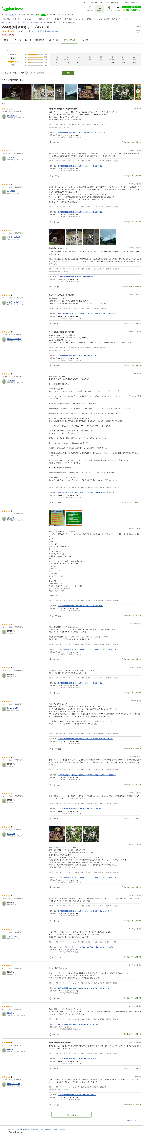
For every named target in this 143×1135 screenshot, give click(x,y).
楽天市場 (126, 2)
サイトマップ (105, 2)
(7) (39, 40)
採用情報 (48, 1129)
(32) (69, 40)
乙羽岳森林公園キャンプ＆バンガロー (29, 27)
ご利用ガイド (94, 2)
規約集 (55, 1129)
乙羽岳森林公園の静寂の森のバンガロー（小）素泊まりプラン (77, 277)
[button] (17, 92)
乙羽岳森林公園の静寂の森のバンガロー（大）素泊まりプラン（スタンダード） (82, 132)
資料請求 (62, 1129)
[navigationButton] (138, 91)
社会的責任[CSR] (37, 1129)
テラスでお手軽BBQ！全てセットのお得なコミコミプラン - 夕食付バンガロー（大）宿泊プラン (87, 313)
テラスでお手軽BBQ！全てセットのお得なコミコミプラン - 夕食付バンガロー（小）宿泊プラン (87, 493)
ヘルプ (86, 2)
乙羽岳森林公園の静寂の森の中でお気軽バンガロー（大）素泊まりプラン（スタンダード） (85, 739)
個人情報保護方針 (22, 1129)
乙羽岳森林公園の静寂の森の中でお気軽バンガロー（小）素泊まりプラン (80, 166)
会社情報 (11, 1129)
